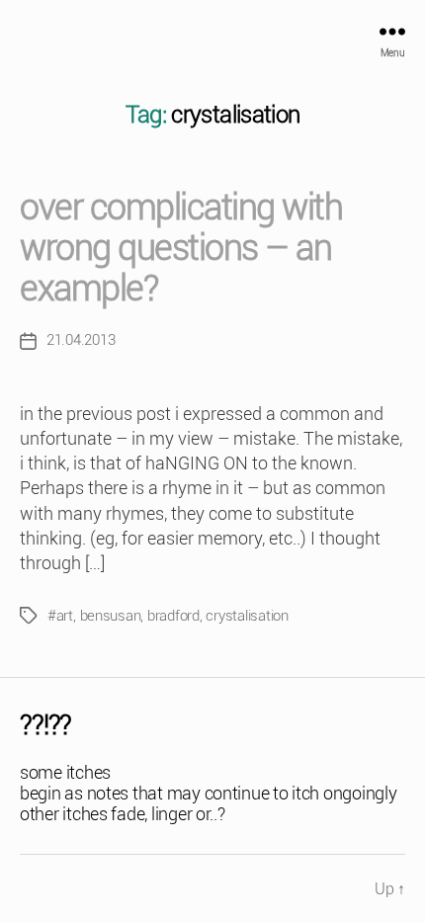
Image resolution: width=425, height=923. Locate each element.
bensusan (110, 616)
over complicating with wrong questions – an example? (181, 248)
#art (60, 616)
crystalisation (247, 616)
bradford (173, 616)
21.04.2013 (80, 340)
